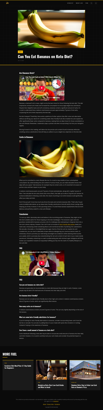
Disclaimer (57, 404)
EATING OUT (70, 3)
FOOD (86, 3)
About (44, 404)
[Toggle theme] (96, 3)
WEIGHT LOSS (79, 3)
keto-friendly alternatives (67, 224)
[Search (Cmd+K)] (91, 3)
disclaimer (56, 401)
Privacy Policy (50, 404)
